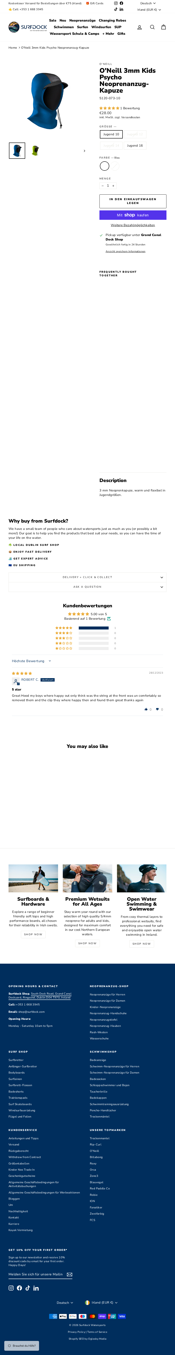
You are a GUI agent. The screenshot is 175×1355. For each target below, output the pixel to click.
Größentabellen (19, 1164)
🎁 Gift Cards (95, 3)
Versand (14, 1145)
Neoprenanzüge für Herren (107, 995)
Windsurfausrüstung (22, 1110)
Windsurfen (101, 27)
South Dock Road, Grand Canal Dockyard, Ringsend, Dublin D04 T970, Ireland (40, 995)
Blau (104, 166)
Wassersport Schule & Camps (74, 33)
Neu (63, 20)
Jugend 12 (135, 134)
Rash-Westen (99, 1032)
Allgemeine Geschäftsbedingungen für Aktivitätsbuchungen (34, 1184)
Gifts (121, 33)
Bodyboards (17, 1073)
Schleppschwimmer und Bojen (110, 1085)
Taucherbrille (98, 1092)
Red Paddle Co (100, 1188)
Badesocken (98, 1079)
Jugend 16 (135, 145)
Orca (93, 1170)
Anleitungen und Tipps (23, 1138)
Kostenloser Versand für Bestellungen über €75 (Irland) (45, 3)
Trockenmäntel (99, 1117)
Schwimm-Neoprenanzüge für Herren (114, 1066)
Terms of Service (97, 1332)
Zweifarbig (97, 1214)
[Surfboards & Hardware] (33, 878)
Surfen (82, 27)
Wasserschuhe (99, 1038)
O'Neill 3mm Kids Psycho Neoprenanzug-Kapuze (55, 48)
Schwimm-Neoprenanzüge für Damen (114, 1073)
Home (13, 48)
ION (92, 1201)
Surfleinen (15, 1079)
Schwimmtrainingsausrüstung (109, 1104)
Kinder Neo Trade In (22, 1170)
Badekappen (98, 1098)
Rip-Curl (95, 1145)
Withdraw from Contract (25, 1157)
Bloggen (14, 1199)
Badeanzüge (98, 1060)
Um (11, 1205)
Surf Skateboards (20, 1104)
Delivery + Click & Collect (87, 577)
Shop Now (33, 934)
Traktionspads (18, 1098)
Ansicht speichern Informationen (126, 251)
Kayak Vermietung (21, 1230)
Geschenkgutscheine (22, 1176)
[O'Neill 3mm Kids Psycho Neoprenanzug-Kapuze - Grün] (108, 459)
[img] (22, 673)
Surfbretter (16, 1060)
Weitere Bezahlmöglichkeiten (133, 225)
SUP (117, 27)
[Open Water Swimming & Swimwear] (141, 878)
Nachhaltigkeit (18, 1211)
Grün (115, 166)
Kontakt (14, 1218)
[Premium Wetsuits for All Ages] (87, 878)
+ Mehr (108, 33)
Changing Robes (112, 20)
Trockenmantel (99, 1138)
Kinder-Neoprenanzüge (105, 1007)
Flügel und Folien (20, 1117)
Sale (52, 20)
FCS (92, 1220)
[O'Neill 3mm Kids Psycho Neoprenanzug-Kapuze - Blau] (102, 459)
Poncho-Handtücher (103, 1110)
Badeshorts (16, 1092)
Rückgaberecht (19, 1151)
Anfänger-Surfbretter (23, 1066)
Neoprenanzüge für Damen (107, 1001)
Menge (105, 178)
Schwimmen (64, 27)
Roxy (93, 1164)
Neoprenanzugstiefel (103, 1020)
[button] (109, 108)
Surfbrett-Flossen (20, 1085)
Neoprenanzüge (82, 20)
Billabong (96, 1157)
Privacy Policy (77, 1332)
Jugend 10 (111, 134)
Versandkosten (130, 117)
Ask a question (87, 587)
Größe (107, 126)
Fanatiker (96, 1207)
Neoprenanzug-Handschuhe (108, 1013)
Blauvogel (96, 1182)
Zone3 (94, 1176)
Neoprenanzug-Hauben (105, 1026)
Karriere (14, 1224)
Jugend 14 (111, 145)
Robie (94, 1195)
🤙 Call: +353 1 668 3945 (26, 9)
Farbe (109, 157)
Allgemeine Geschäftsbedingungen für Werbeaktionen (44, 1193)
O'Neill (106, 64)
